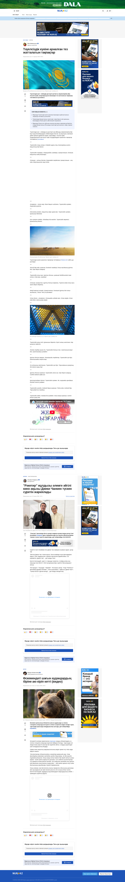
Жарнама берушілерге (105, 873)
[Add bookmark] (25, 111)
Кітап (23, 14)
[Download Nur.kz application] (62, 4)
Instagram (68, 466)
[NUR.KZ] (62, 11)
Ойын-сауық (29, 14)
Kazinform (33, 728)
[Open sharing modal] (25, 106)
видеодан (53, 741)
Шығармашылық (32, 476)
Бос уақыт (16, 14)
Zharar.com (64, 260)
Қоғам (24, 669)
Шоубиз (25, 476)
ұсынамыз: (41, 139)
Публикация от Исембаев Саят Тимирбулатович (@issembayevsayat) (49, 616)
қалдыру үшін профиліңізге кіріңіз (56, 452)
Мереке (35, 14)
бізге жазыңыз (47, 429)
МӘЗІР (17, 10)
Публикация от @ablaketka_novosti (49, 818)
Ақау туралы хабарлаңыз (90, 873)
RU (103, 10)
